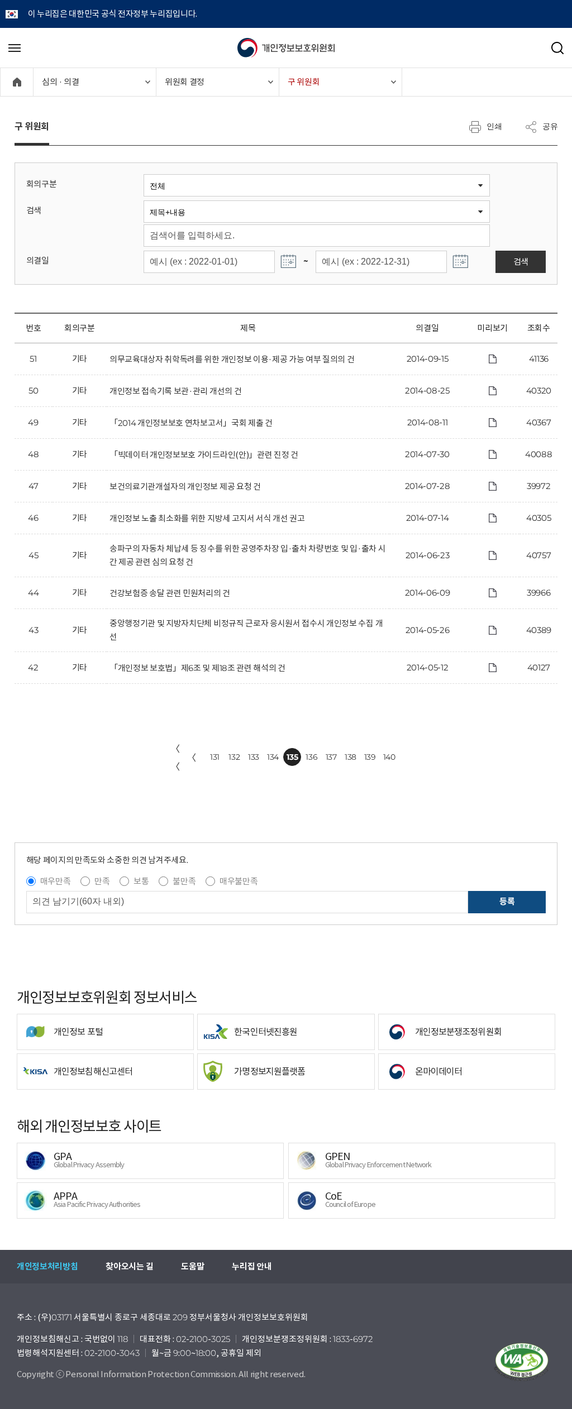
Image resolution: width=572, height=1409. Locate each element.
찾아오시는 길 (129, 1266)
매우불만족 (239, 881)
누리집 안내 (251, 1266)
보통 (141, 881)
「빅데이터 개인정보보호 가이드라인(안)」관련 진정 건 (203, 454)
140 (389, 757)
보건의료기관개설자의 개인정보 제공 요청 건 (185, 486)
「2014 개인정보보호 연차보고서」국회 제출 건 (191, 423)
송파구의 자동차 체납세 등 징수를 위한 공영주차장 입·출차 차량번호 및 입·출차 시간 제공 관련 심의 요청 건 (247, 555)
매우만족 (55, 881)
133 (253, 757)
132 (234, 757)
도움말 (192, 1266)
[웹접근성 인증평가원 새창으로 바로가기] (522, 1362)
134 (273, 757)
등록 (506, 901)
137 (331, 757)
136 (311, 757)
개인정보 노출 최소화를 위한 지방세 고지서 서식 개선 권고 (207, 518)
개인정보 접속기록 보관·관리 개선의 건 (175, 391)
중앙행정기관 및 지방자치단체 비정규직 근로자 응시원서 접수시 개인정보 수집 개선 (246, 630)
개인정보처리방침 (47, 1266)
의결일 (37, 260)
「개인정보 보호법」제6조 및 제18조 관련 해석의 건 (197, 668)
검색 (33, 210)
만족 (101, 881)
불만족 (184, 881)
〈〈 (175, 757)
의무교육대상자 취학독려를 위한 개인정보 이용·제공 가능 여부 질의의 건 (232, 359)
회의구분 (41, 184)
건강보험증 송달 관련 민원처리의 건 (169, 593)
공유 (550, 126)
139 (370, 757)
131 (215, 757)
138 (350, 757)
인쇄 (494, 126)
